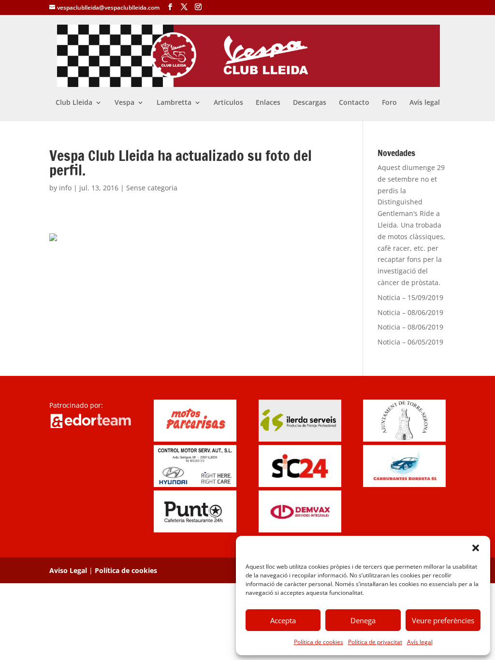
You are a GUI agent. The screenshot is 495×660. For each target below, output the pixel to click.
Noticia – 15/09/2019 (410, 297)
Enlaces (268, 103)
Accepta (283, 620)
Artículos (228, 103)
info (65, 187)
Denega (363, 620)
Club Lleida (74, 103)
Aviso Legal (68, 570)
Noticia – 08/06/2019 (410, 312)
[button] (475, 548)
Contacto (354, 103)
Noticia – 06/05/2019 (410, 341)
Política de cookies (318, 642)
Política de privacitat (375, 642)
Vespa (124, 103)
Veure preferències (443, 620)
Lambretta (174, 103)
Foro (389, 103)
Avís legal (420, 642)
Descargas (309, 103)
